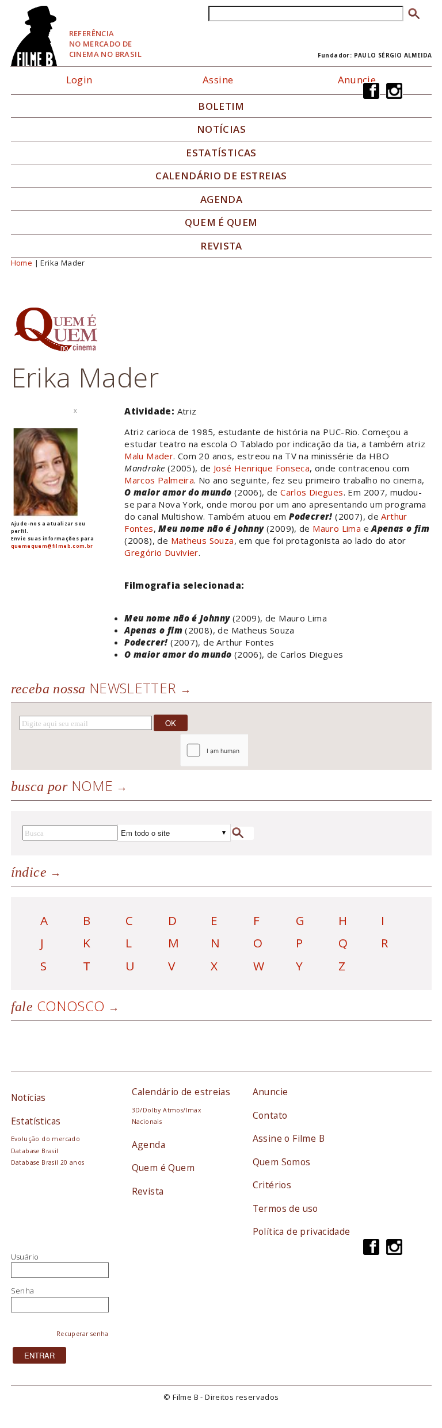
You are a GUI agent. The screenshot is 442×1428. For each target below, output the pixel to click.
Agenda (221, 199)
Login (79, 79)
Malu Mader (148, 456)
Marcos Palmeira (159, 480)
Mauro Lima (337, 528)
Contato (270, 1115)
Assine (218, 79)
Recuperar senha (82, 1334)
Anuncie (357, 79)
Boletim (221, 106)
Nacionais (147, 1122)
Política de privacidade (301, 1231)
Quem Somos (282, 1162)
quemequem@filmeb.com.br (52, 546)
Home (22, 263)
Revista (221, 246)
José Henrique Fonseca (262, 468)
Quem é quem (221, 222)
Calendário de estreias (181, 1091)
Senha (23, 1290)
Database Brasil (35, 1151)
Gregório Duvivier (161, 552)
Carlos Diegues (311, 492)
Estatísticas (221, 153)
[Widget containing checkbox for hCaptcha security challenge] (245, 750)
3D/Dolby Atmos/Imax (166, 1110)
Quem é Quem (163, 1167)
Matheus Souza (202, 540)
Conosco (58, 1005)
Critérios (272, 1185)
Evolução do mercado (45, 1139)
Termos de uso (285, 1208)
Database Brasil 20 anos (48, 1162)
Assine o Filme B (289, 1138)
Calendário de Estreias (221, 176)
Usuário (25, 1257)
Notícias (221, 129)
